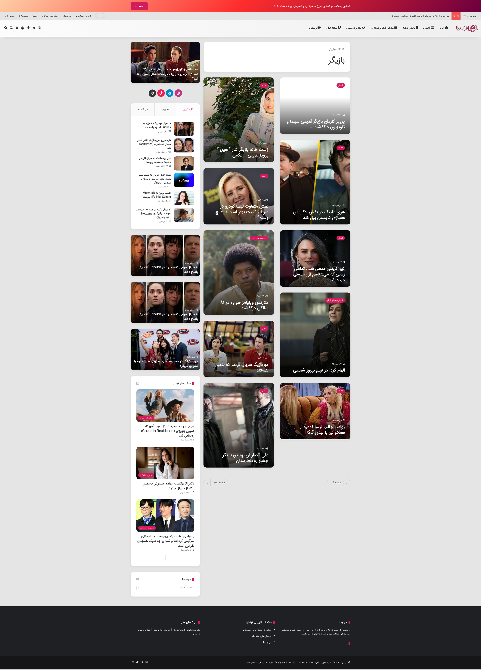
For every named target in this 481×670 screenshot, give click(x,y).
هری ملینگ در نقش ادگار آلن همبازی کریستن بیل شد (319, 215)
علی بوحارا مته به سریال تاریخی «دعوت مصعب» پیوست (420, 16)
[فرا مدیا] (466, 28)
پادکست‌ (67, 16)
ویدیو (314, 28)
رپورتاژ (35, 16)
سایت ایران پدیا (162, 630)
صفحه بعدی (219, 483)
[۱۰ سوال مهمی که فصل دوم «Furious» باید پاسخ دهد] (184, 129)
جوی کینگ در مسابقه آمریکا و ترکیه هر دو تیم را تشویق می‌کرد (166, 363)
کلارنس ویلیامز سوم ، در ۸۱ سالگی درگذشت (244, 305)
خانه (442, 28)
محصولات (23, 16)
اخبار (428, 28)
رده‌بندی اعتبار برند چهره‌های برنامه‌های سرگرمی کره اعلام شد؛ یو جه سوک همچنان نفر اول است (165, 541)
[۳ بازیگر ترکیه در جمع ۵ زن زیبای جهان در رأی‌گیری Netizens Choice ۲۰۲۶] (184, 215)
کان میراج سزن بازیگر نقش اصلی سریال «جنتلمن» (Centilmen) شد (154, 144)
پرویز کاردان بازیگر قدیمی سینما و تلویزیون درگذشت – (316, 124)
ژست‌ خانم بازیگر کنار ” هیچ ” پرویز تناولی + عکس (242, 152)
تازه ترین (188, 109)
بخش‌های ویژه (51, 16)
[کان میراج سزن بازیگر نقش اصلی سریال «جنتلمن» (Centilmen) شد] (184, 145)
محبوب (165, 109)
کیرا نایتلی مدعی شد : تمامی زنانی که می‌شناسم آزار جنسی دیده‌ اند (319, 274)
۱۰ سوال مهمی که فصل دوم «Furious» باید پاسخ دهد (157, 125)
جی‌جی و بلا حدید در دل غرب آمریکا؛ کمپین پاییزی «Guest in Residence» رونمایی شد (167, 431)
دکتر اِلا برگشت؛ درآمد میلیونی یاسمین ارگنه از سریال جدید (168, 486)
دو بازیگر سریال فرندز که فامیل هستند (241, 367)
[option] (165, 62)
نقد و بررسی (355, 28)
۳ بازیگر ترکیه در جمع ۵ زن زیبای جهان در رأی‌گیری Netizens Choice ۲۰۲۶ (153, 214)
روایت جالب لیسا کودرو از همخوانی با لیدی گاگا (322, 430)
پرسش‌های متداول (262, 636)
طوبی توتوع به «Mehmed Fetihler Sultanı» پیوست (157, 195)
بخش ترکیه (409, 28)
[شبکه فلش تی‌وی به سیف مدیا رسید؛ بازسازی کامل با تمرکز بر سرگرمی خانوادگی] (184, 180)
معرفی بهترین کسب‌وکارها (186, 630)
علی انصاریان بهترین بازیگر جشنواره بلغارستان (245, 458)
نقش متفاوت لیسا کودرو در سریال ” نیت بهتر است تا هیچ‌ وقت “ (242, 212)
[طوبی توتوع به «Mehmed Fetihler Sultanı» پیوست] (184, 198)
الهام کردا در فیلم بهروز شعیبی (319, 370)
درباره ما (267, 642)
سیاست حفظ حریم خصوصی (257, 630)
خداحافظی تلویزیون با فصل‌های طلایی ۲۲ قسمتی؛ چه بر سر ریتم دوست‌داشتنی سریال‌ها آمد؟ (167, 74)
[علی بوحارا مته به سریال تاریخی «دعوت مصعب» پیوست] (184, 163)
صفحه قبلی (335, 483)
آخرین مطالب (84, 16)
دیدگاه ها (143, 109)
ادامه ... (139, 6)
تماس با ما (10, 16)
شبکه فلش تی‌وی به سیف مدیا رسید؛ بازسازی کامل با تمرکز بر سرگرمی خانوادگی (155, 179)
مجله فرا (333, 28)
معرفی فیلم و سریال (383, 28)
